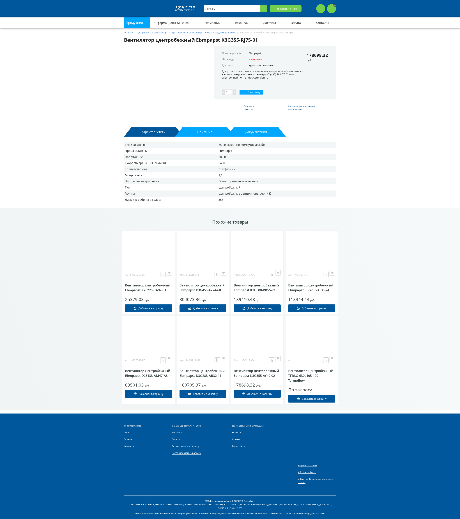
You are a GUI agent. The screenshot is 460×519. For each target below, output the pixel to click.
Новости (236, 432)
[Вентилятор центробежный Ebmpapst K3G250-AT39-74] (312, 249)
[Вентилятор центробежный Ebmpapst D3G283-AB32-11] (203, 334)
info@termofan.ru (184, 10)
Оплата (176, 439)
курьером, (255, 65)
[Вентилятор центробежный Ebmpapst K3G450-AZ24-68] (203, 249)
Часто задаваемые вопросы (186, 452)
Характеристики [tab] (154, 132)
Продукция (135, 22)
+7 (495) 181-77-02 (278, 74)
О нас (127, 432)
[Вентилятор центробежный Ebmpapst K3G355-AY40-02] (257, 334)
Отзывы (128, 439)
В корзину (253, 92)
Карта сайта (238, 446)
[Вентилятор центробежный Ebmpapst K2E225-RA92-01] (148, 249)
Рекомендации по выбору (185, 446)
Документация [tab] (256, 132)
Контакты (129, 446)
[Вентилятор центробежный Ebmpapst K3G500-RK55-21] (257, 249)
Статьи (236, 439)
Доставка (177, 432)
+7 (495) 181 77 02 (185, 7)
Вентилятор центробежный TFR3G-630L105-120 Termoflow (310, 376)
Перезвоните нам (286, 8)
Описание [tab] (204, 132)
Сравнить (163, 274)
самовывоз (268, 65)
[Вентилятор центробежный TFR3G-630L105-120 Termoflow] (312, 334)
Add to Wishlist (169, 272)
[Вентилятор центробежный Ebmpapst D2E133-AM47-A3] (148, 334)
